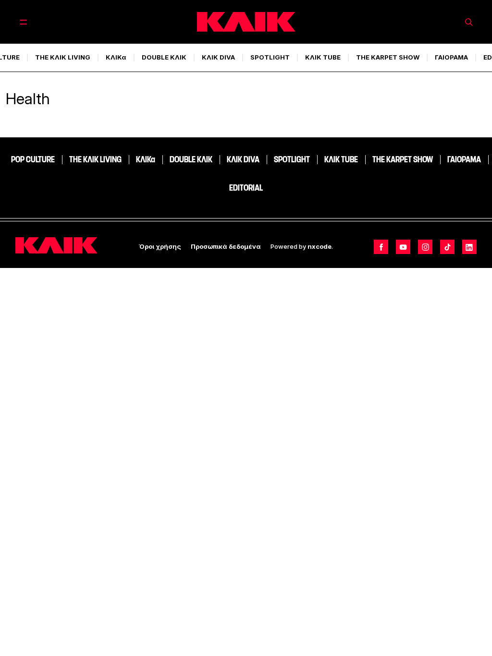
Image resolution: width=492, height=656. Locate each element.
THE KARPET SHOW (387, 57)
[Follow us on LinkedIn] (469, 247)
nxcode (320, 246)
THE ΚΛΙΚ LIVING (62, 57)
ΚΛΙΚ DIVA (218, 57)
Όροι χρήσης (160, 246)
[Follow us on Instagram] (425, 247)
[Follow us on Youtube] (403, 247)
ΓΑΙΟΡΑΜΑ (451, 57)
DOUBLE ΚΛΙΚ (164, 57)
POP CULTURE (33, 159)
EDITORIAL (246, 187)
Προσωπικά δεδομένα (226, 246)
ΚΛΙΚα (116, 57)
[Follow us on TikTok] (447, 247)
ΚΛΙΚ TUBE (323, 57)
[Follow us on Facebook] (381, 247)
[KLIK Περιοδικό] (246, 22)
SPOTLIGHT (270, 57)
